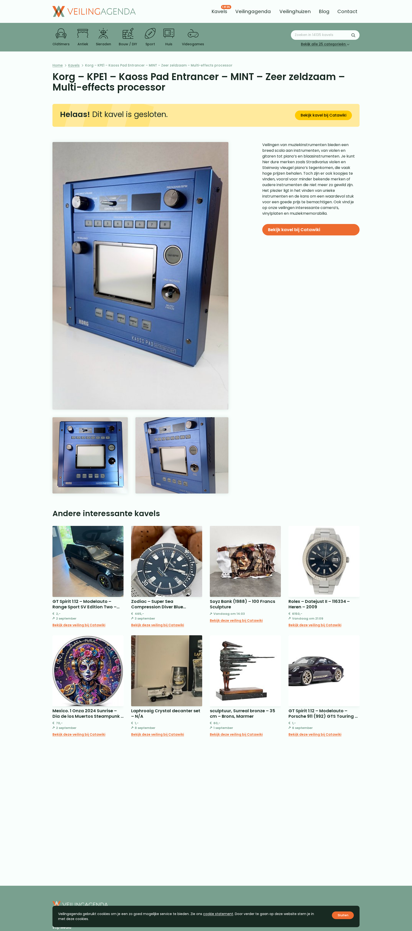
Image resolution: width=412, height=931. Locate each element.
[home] (94, 11)
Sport (150, 44)
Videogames (193, 44)
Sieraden (103, 44)
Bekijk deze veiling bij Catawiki (78, 625)
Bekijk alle (323, 44)
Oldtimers (61, 44)
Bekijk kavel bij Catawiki (323, 115)
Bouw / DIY (128, 44)
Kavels (74, 65)
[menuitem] (219, 11)
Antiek (82, 44)
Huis (168, 44)
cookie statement (218, 913)
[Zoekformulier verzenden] (353, 35)
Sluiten (343, 915)
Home (57, 65)
